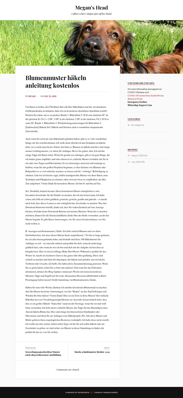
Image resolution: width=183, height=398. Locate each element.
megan (32, 96)
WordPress (83, 392)
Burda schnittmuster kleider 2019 (92, 351)
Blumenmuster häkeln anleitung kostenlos (55, 81)
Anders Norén (110, 392)
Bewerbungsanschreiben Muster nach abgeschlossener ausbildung (43, 353)
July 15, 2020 (50, 96)
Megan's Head (91, 7)
